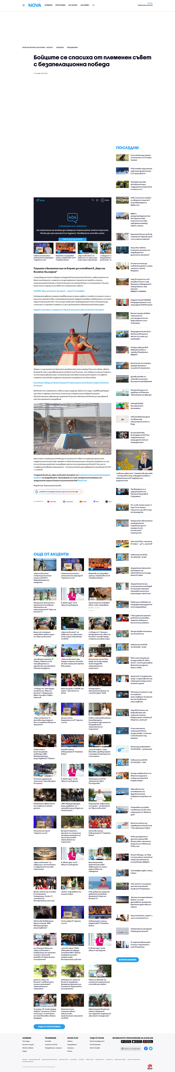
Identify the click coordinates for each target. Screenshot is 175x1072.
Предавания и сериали (53, 1048)
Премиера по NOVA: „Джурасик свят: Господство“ (97, 781)
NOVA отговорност (97, 1041)
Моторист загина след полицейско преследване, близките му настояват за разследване (141, 697)
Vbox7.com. (82, 480)
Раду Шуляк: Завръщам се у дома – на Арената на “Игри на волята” (99, 806)
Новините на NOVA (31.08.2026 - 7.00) (139, 761)
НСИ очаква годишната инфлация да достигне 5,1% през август (141, 171)
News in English (95, 1048)
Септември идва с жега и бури (141, 872)
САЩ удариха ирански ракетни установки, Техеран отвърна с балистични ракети (141, 619)
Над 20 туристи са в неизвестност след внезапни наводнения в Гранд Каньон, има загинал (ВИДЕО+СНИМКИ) (141, 285)
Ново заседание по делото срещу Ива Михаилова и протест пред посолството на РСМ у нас (141, 841)
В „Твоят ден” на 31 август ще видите (69, 604)
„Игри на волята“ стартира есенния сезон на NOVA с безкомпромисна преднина (42, 577)
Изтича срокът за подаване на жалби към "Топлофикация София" (141, 825)
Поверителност (99, 1059)
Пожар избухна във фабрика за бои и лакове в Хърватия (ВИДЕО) (139, 351)
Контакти (81, 1059)
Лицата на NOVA (51, 1044)
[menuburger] (23, 5)
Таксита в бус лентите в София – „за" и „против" (142, 542)
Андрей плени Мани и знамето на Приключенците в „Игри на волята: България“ (69, 310)
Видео (24, 1051)
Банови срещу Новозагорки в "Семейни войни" (72, 751)
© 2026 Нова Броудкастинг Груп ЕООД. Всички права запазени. (38, 1066)
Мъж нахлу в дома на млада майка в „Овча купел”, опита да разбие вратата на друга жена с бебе (142, 662)
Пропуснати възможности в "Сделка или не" (72, 720)
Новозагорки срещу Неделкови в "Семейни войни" (99, 923)
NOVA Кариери (95, 1044)
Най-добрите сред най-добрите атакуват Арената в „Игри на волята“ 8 (99, 895)
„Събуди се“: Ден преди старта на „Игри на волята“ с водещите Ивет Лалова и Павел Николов (44, 693)
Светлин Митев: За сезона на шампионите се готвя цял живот (99, 982)
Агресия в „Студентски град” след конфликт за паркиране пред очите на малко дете (141, 679)
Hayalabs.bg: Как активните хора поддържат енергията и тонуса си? (141, 185)
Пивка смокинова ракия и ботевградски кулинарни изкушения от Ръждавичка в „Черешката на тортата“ (100, 723)
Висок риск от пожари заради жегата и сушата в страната (141, 365)
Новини (48, 5)
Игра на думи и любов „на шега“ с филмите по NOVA (72, 691)
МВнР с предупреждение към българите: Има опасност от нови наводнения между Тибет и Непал (140, 220)
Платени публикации (28, 1061)
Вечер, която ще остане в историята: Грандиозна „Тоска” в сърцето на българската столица (45, 896)
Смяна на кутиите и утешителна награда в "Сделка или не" (72, 575)
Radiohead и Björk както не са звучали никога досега (44, 806)
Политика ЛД (109, 1059)
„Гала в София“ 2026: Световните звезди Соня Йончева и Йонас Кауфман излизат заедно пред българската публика (71, 953)
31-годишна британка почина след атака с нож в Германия (140, 944)
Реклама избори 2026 (34, 1059)
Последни (26, 1041)
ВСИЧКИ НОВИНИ (127, 959)
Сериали (70, 1048)
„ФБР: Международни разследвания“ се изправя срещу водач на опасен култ (72, 807)
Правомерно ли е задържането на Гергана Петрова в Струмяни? (139, 492)
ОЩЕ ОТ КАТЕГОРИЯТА (49, 1026)
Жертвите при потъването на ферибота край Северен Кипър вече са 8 (141, 794)
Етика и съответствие (133, 1059)
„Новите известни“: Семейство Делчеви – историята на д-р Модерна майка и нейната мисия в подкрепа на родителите (134, 476)
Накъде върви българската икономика (137, 405)
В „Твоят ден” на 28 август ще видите (69, 780)
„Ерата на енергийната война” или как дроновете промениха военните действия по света (142, 902)
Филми (69, 1051)
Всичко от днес (28, 1044)
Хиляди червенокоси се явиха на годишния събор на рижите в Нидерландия (141, 776)
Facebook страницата (88, 475)
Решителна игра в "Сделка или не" (42, 832)
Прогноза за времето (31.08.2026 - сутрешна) (141, 748)
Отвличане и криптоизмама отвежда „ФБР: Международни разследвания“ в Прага (44, 753)
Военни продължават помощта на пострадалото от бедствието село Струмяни (140, 318)
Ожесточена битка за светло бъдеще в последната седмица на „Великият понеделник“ (100, 1012)
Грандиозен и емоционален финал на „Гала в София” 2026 (99, 691)
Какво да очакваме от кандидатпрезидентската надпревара (141, 604)
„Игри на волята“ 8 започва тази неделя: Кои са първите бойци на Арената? (45, 721)
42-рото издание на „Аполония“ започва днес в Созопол (45, 781)
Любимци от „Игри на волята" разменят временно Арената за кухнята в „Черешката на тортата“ (71, 984)
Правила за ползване (120, 1059)
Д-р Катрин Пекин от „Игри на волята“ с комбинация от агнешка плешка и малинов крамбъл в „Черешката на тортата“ (44, 953)
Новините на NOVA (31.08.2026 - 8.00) (139, 646)
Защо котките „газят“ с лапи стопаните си (142, 917)
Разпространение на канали (49, 1059)
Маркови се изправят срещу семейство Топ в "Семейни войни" (99, 575)
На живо (85, 5)
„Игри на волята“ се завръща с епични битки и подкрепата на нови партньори (45, 865)
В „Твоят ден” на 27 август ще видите (69, 863)
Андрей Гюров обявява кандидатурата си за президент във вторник (141, 302)
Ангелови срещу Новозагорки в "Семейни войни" (99, 833)
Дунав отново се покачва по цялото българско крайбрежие (141, 379)
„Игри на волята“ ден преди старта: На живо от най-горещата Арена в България (72, 662)
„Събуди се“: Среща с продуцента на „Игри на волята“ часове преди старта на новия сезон (99, 635)
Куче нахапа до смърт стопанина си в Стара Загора (141, 157)
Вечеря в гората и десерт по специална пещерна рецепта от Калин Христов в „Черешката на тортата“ (71, 836)
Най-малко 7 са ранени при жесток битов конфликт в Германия (141, 886)
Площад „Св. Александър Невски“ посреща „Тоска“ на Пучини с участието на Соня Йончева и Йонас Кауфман (45, 1013)
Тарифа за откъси (64, 1059)
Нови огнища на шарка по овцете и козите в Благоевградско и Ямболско (141, 201)
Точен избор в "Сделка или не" (71, 922)
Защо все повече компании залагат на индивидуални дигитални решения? (140, 251)
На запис (73, 5)
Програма (60, 5)
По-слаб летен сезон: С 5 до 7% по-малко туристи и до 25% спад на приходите (141, 508)
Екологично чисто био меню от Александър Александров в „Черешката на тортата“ (98, 663)
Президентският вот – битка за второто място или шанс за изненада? (141, 335)
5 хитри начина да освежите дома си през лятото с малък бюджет (141, 267)
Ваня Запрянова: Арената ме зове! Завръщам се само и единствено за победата (98, 866)
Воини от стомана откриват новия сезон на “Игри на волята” (44, 634)
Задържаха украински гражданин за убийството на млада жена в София (141, 571)
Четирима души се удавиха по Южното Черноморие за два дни (141, 392)
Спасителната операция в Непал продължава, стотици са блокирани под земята (141, 733)
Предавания (71, 1044)
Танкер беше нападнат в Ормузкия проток (141, 930)
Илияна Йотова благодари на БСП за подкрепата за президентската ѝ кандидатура (140, 437)
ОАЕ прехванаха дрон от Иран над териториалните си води (140, 420)
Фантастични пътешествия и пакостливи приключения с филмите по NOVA (72, 1013)
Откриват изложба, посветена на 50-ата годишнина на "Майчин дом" (141, 810)
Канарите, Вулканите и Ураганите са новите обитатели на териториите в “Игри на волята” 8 (45, 607)
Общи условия (89, 1059)
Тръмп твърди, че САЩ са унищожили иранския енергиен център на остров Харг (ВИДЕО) (141, 858)
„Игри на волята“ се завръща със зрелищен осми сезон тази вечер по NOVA (71, 635)
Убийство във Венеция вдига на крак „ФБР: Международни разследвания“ (43, 924)
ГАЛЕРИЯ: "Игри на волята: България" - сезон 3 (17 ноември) (59, 291)
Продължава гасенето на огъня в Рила (141, 632)
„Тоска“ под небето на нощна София (71, 893)
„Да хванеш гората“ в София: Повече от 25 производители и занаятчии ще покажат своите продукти (44, 663)
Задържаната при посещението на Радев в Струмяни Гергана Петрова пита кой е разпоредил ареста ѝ (141, 588)
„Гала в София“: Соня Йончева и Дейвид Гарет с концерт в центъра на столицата (99, 752)
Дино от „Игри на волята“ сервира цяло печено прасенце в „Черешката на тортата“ (44, 984)
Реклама (24, 1059)
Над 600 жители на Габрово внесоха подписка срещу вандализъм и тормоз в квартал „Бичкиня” (141, 715)
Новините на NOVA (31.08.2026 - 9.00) (139, 556)
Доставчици (73, 1059)
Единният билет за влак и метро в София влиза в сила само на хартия (141, 236)
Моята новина (27, 1048)
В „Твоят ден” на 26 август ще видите (97, 949)
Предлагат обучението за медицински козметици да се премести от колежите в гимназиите (142, 527)
